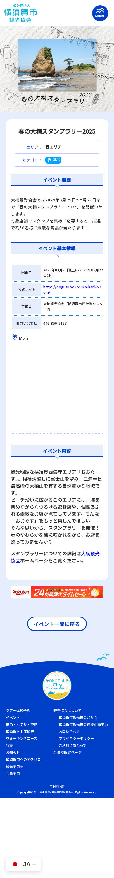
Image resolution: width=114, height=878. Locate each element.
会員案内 (13, 773)
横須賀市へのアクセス (23, 759)
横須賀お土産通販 (20, 731)
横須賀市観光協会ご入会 (78, 717)
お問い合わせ (69, 731)
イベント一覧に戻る (57, 623)
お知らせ (13, 752)
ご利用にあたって (73, 745)
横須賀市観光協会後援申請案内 (83, 724)
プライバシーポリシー (76, 738)
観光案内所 (14, 766)
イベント (13, 717)
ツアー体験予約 (18, 710)
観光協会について (67, 710)
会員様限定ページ (67, 752)
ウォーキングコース (21, 738)
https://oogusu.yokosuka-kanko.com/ (72, 289)
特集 (9, 745)
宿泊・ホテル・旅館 (21, 724)
